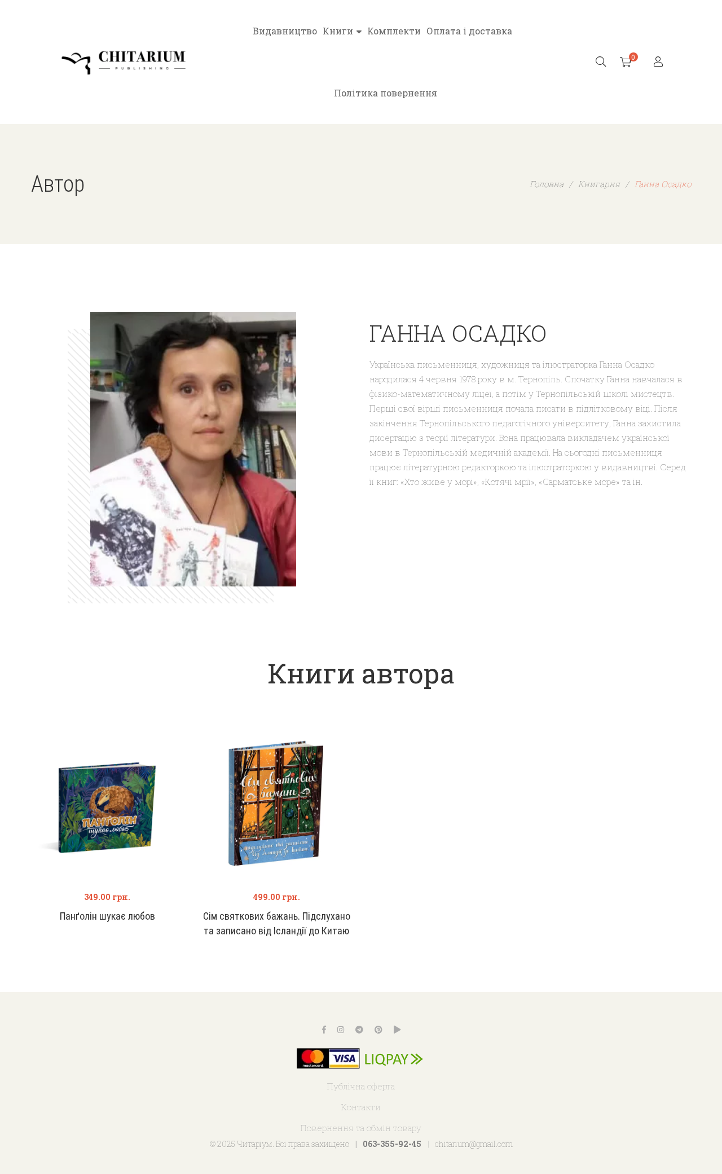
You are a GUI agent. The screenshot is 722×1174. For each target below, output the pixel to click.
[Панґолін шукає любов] (107, 805)
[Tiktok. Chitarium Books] (397, 1030)
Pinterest (378, 1030)
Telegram (359, 1030)
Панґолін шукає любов (107, 916)
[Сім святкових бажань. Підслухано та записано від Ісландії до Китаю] (276, 805)
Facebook (324, 1030)
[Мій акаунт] (660, 62)
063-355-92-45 (392, 1143)
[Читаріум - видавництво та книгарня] (124, 62)
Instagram (340, 1030)
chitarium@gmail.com (474, 1143)
